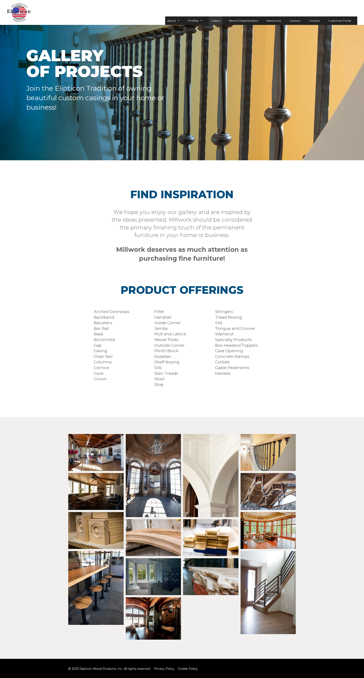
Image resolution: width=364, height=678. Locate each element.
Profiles (193, 20)
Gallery (215, 20)
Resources (273, 20)
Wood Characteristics (243, 20)
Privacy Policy (164, 669)
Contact (314, 20)
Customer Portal (339, 20)
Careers (294, 20)
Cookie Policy (188, 669)
